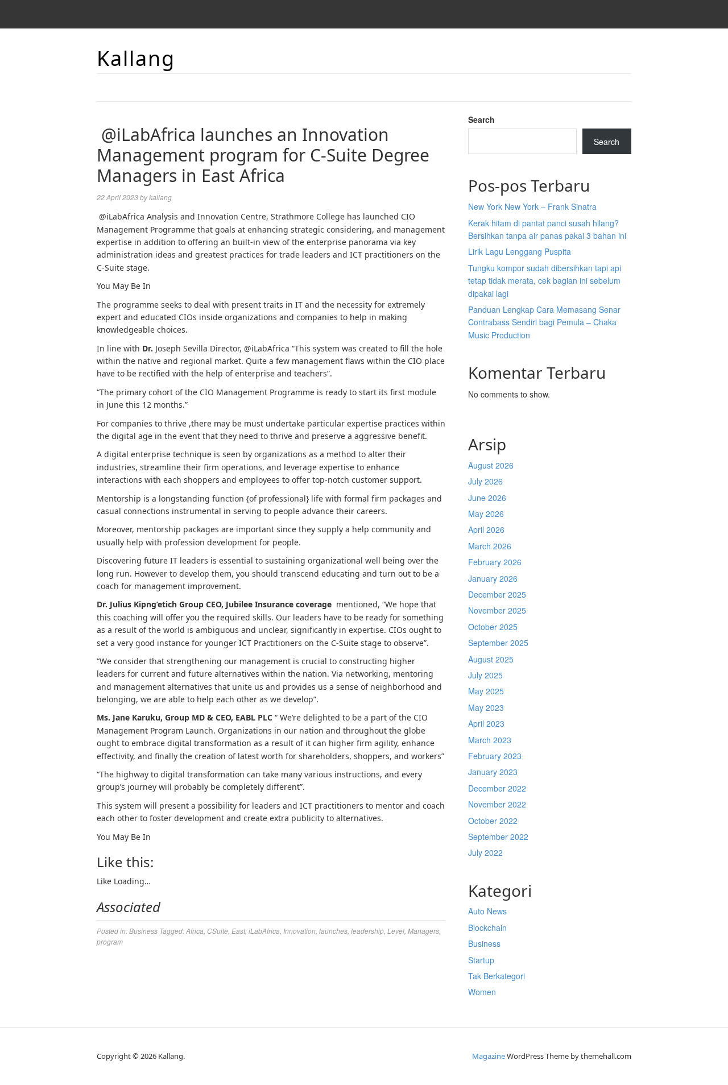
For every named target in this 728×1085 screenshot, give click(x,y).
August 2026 (491, 465)
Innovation (299, 930)
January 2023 (493, 771)
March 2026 (489, 546)
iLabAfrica (264, 930)
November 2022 (497, 804)
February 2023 (495, 755)
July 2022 (485, 852)
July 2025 (485, 675)
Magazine (488, 1056)
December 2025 (497, 594)
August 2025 (491, 659)
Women (482, 991)
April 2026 (486, 529)
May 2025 (486, 691)
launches (333, 930)
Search (481, 119)
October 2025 (493, 626)
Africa (195, 930)
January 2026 (493, 578)
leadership (367, 930)
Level (395, 930)
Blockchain (487, 927)
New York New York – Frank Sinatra (532, 206)
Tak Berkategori (496, 976)
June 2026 (487, 497)
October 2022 (493, 820)
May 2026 (486, 513)
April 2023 (486, 723)
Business (143, 930)
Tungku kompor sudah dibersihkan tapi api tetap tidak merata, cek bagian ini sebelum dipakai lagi (544, 280)
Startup (481, 960)
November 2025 (497, 610)
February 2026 (495, 562)
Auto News (487, 911)
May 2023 (486, 707)
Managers (423, 930)
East (238, 930)
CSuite (217, 930)
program (110, 941)
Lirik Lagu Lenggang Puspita (519, 251)
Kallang (136, 58)
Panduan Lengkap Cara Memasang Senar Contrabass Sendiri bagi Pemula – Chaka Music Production (544, 322)
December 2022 (497, 788)
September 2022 (498, 836)
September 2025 (498, 642)
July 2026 (485, 481)
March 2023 (489, 740)
